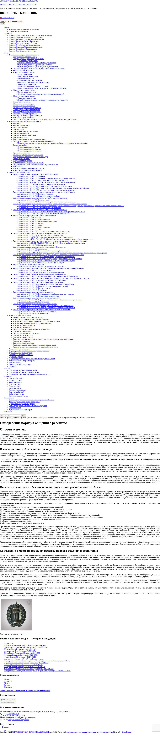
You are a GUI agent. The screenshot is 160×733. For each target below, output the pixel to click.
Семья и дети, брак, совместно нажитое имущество (28, 406)
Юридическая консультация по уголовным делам (31, 319)
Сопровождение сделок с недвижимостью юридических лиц (35, 165)
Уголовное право (15, 380)
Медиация (12, 366)
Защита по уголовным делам (19, 172)
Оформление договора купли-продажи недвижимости (37, 67)
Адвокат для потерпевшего (23, 337)
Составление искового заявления (21, 355)
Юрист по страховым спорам (24, 106)
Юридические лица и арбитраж (20, 410)
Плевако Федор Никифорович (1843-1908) (20, 649)
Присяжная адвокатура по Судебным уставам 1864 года (25, 645)
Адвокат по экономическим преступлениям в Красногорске (35, 347)
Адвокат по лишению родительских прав (32, 86)
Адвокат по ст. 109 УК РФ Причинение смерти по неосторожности (42, 180)
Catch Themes (126, 732)
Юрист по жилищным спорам (24, 90)
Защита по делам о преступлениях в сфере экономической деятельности (40, 233)
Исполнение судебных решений (25, 114)
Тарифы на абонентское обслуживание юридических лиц (30, 374)
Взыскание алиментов (25, 78)
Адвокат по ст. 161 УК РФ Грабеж (30, 223)
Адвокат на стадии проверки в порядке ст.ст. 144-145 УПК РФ (36, 321)
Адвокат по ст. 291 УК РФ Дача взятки (31, 290)
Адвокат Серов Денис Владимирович (23, 49)
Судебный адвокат (16, 357)
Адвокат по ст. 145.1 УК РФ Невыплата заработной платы (39, 208)
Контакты (8, 412)
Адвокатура (8, 643)
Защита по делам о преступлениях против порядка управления (36, 298)
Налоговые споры (15, 363)
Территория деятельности (18, 31)
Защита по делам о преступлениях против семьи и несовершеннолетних (40, 210)
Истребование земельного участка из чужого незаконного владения (42, 100)
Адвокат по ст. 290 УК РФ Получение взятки (34, 288)
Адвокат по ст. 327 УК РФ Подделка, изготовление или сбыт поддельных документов (49, 300)
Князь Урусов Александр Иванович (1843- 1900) (22, 653)
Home (2, 417)
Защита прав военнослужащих (20, 364)
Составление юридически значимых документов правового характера (39, 68)
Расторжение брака (24, 74)
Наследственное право (17, 390)
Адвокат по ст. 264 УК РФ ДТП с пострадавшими (36, 270)
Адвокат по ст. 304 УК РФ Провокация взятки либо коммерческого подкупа (45, 294)
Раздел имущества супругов (27, 76)
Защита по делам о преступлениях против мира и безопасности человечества (42, 310)
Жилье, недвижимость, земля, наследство (24, 402)
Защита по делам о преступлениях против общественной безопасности (39, 247)
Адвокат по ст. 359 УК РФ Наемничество (32, 314)
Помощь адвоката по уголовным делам (27, 317)
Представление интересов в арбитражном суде (30, 157)
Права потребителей (16, 392)
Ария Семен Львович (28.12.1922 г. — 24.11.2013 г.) (23, 665)
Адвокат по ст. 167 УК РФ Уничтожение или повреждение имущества (43, 231)
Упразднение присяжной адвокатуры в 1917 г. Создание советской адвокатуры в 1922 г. (37, 661)
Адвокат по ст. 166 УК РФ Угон (29, 229)
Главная (7, 27)
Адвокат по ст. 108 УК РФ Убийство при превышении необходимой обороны (46, 178)
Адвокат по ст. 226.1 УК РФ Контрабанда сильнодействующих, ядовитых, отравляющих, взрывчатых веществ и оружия (62, 253)
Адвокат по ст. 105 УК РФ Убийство (31, 176)
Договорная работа (20, 145)
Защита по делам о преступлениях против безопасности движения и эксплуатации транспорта (48, 268)
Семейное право (15, 384)
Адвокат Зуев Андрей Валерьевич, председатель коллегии (30, 35)
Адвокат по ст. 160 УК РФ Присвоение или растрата (37, 221)
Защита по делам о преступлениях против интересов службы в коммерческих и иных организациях (50, 241)
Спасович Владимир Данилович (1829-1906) (21, 655)
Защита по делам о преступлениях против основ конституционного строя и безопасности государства (51, 278)
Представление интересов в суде (25, 57)
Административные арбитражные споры (28, 163)
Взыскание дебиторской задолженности (28, 155)
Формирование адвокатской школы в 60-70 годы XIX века (26, 647)
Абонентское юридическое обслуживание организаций (33, 141)
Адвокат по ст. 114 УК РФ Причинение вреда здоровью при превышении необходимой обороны (53, 188)
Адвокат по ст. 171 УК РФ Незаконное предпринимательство (40, 235)
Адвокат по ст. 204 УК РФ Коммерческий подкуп (35, 245)
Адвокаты (8, 33)
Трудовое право (14, 386)
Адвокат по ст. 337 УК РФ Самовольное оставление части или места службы (46, 308)
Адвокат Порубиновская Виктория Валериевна (26, 39)
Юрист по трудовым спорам (23, 104)
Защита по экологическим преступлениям (28, 264)
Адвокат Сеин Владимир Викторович (23, 51)
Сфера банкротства (20, 137)
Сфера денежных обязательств (24, 135)
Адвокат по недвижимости (27, 61)
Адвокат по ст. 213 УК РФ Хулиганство (32, 249)
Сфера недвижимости (21, 133)
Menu (2, 23)
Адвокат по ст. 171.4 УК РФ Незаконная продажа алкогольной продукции (45, 237)
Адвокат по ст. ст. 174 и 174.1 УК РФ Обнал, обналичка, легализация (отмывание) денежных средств (55, 239)
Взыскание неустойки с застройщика (27, 108)
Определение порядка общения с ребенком (33, 82)
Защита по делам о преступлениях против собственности (34, 215)
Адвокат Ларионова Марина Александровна (25, 47)
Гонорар (7, 368)
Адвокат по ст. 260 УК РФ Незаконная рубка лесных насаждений (41, 266)
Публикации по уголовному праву (22, 404)
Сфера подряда (18, 129)
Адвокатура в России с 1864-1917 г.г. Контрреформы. (24, 659)
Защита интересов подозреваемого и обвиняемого (31, 329)
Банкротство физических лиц (24, 117)
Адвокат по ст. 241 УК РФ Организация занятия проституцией (40, 263)
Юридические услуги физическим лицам (24, 55)
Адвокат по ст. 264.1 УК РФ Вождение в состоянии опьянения (40, 272)
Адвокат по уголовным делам (20, 315)
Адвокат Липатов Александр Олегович (23, 43)
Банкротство (17, 166)
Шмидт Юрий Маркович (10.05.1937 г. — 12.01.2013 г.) (24, 667)
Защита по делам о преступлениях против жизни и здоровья (35, 174)
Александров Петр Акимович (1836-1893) (20, 651)
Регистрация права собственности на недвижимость (36, 63)
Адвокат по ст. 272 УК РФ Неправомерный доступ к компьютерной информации (47, 276)
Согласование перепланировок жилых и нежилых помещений (40, 94)
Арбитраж (17, 123)
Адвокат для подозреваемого (24, 325)
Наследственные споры (22, 102)
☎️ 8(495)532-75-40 (7, 18)
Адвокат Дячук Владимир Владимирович (24, 45)
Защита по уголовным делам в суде (26, 333)
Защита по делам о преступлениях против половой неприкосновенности (40, 198)
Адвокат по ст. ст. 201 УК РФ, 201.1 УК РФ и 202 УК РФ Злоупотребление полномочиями (51, 243)
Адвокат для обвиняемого (22, 327)
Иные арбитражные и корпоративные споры (29, 139)
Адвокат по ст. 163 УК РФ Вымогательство (33, 227)
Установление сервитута (26, 98)
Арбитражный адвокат (21, 125)
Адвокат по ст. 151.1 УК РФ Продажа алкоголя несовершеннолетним (43, 214)
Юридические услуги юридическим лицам (25, 121)
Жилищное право (15, 382)
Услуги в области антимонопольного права (29, 168)
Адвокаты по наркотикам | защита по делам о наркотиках (34, 345)
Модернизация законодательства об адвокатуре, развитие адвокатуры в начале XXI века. (37, 671)
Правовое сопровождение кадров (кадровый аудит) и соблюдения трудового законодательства (52, 143)
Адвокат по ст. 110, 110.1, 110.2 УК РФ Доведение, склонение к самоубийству (46, 182)
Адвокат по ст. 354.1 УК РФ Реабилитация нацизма (36, 312)
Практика (8, 376)
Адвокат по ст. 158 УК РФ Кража (29, 217)
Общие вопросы (15, 408)
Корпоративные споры (21, 159)
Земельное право (15, 388)
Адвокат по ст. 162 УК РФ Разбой (30, 225)
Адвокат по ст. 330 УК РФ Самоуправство (33, 302)
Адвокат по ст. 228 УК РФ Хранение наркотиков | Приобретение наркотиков (46, 257)
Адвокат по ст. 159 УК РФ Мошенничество (33, 219)
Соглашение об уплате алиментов (30, 80)
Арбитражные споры (16, 394)
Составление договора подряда (29, 149)
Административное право (18, 396)
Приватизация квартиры (26, 92)
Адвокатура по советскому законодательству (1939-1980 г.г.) (26, 663)
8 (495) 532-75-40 (13, 714)
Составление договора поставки (29, 151)
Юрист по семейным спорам (23, 72)
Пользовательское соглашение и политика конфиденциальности (89, 732)
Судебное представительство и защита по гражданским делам (32, 359)
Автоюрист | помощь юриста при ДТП (27, 116)
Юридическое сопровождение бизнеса (27, 170)
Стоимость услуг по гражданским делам (24, 372)
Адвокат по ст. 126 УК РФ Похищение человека (35, 194)
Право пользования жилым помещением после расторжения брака (42, 88)
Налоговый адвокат (20, 127)
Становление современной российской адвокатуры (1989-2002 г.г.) (29, 669)
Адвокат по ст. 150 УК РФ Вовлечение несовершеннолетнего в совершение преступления (51, 212)
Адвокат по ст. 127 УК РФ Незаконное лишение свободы (38, 196)
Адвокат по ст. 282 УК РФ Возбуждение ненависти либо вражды (41, 280)
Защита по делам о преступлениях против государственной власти (38, 282)
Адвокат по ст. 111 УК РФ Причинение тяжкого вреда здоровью (41, 184)
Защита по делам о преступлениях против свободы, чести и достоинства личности (44, 192)
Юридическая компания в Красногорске (24, 29)
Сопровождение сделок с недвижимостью (28, 59)
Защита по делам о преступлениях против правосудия (33, 292)
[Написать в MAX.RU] (5, 727)
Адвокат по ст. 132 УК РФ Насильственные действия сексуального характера (46, 202)
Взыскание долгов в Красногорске (22, 361)
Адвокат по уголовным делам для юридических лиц (32, 323)
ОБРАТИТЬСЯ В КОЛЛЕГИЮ (11, 21)
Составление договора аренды (28, 147)
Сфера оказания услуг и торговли (25, 131)
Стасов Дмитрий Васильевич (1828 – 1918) (20, 657)
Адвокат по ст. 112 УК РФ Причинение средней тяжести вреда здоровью (44, 186)
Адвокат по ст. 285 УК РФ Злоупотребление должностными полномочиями (45, 284)
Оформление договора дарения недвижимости (34, 65)
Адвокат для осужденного (23, 335)
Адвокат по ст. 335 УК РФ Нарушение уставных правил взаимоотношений (45, 306)
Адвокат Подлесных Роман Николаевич (24, 41)
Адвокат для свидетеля (21, 341)
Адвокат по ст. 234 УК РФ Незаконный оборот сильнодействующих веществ (46, 261)
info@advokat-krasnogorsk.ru (18, 720)
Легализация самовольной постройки (27, 112)
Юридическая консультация (19, 349)
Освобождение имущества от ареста (26, 110)
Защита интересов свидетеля (23, 343)
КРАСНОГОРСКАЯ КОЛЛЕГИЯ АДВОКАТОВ (18, 5)
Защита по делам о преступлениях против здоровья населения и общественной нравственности (48, 255)
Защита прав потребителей (23, 70)
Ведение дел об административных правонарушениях (29, 351)
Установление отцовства (26, 84)
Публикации (9, 398)
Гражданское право (16, 378)
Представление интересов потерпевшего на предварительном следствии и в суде (43, 339)
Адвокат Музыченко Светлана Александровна (26, 37)
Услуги (7, 53)
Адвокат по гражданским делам (20, 353)
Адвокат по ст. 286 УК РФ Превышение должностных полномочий (42, 286)
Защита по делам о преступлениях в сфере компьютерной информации (39, 274)
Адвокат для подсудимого (22, 331)
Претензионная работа (21, 153)
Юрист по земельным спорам (24, 96)
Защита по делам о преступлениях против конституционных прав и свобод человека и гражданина (50, 204)
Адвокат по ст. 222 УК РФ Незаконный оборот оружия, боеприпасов (43, 251)
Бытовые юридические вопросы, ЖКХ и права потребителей (31, 400)
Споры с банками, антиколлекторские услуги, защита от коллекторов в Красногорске (45, 119)
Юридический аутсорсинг (22, 161)
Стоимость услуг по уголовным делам (23, 370)
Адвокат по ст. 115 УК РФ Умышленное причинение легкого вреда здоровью (46, 190)
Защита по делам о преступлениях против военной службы (35, 304)
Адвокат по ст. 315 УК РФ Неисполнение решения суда (38, 296)
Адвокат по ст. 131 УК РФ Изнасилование (33, 200)
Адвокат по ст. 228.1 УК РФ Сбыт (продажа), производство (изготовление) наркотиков (49, 259)
